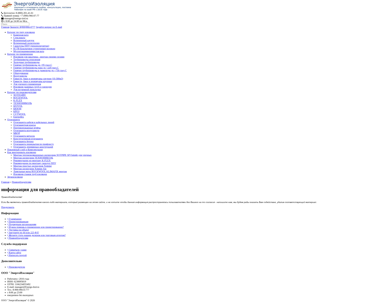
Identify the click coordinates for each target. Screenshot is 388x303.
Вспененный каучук (23, 40)
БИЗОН (17, 108)
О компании (15, 219)
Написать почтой (17, 255)
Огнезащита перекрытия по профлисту (33, 144)
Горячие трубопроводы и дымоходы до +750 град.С (40, 70)
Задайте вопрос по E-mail (49, 27)
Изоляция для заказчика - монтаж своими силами (38, 57)
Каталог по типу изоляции (21, 32)
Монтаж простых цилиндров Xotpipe (32, 166)
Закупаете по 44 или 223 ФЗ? (23, 232)
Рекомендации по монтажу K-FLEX (32, 160)
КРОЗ (16, 111)
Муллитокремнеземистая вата (28, 51)
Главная (5, 27)
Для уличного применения (27, 84)
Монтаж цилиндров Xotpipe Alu (29, 168)
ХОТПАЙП (19, 95)
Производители (16, 267)
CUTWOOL (19, 114)
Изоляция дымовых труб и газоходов (32, 87)
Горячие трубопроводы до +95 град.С (32, 65)
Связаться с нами (17, 250)
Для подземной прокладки (27, 89)
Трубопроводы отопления (26, 59)
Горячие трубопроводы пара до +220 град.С (36, 67)
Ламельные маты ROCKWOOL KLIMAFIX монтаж (40, 171)
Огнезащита (13, 119)
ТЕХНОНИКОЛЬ (22, 103)
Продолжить (7, 207)
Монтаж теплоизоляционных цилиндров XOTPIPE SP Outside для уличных (52, 155)
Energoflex (18, 117)
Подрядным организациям (22, 224)
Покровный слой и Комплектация (25, 149)
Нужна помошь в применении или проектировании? (36, 227)
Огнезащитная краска (24, 125)
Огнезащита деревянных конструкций (33, 147)
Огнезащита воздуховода (26, 130)
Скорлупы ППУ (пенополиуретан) (31, 46)
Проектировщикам (18, 221)
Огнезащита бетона (23, 141)
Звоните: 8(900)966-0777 (22, 27)
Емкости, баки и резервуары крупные (32, 81)
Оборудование (20, 73)
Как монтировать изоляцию (21, 152)
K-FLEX (17, 100)
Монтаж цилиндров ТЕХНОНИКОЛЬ (33, 158)
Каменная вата (20, 35)
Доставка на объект (18, 230)
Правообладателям (21, 182)
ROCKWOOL (20, 97)
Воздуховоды (20, 76)
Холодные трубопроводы (26, 62)
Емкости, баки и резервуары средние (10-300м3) (38, 78)
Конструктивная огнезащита (28, 138)
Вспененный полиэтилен (26, 43)
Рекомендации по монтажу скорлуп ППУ (34, 163)
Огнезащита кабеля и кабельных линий (33, 122)
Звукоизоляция (15, 177)
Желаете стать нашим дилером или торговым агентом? (37, 235)
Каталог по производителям (21, 92)
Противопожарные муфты (27, 127)
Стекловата (19, 37)
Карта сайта (14, 252)
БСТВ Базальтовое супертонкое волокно (34, 48)
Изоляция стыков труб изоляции (30, 174)
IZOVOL (18, 106)
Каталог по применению (20, 54)
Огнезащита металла (24, 136)
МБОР (16, 133)
